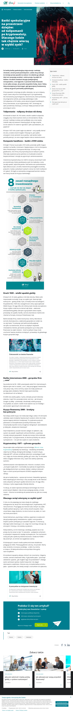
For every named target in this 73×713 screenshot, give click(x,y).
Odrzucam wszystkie (62, 705)
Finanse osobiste (40, 3)
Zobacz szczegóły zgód (7, 710)
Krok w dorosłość (28, 9)
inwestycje (28, 637)
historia (19, 637)
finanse (11, 637)
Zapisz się (39, 625)
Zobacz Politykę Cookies (21, 710)
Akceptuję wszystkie (62, 702)
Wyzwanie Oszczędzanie (25, 3)
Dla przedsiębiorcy (55, 3)
